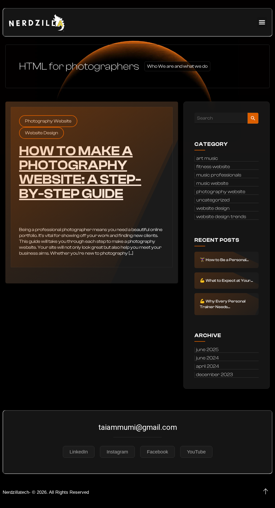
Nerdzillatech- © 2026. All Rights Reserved (46, 492)
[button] (262, 22)
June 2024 (207, 358)
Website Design (41, 132)
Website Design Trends (221, 216)
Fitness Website (213, 167)
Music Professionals (218, 175)
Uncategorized (213, 200)
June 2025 (207, 349)
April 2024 (207, 366)
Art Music (207, 158)
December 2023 (214, 374)
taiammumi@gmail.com (137, 427)
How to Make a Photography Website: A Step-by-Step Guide (80, 172)
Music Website (212, 183)
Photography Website (48, 121)
